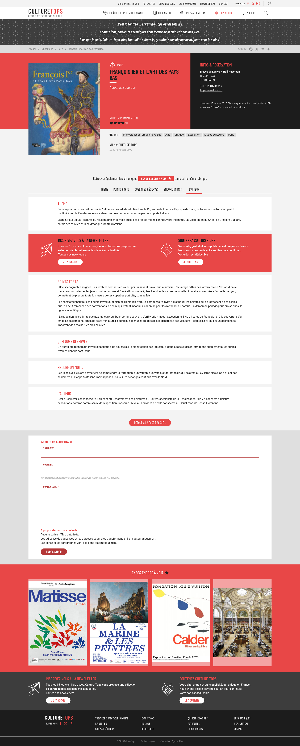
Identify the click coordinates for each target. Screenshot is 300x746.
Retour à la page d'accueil (150, 423)
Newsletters (207, 3)
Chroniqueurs (167, 3)
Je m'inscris (70, 262)
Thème (104, 189)
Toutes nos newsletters (72, 254)
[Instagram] (71, 723)
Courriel (48, 464)
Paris (60, 49)
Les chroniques (187, 3)
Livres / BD (164, 13)
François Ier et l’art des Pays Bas (85, 49)
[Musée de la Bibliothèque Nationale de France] (242, 623)
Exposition (194, 134)
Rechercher (266, 13)
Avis (167, 134)
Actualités (149, 3)
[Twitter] (66, 723)
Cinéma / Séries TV (195, 13)
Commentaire (50, 486)
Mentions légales (148, 741)
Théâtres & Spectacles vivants (126, 13)
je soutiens (191, 262)
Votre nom (48, 447)
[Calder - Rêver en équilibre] (181, 623)
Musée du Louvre (214, 134)
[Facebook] (61, 723)
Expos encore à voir (153, 179)
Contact (223, 3)
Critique (179, 134)
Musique (251, 13)
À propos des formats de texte (59, 530)
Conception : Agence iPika (171, 741)
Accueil (32, 49)
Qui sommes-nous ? (128, 3)
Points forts (121, 189)
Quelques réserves (147, 189)
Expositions (226, 13)
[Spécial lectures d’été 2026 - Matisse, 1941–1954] (57, 623)
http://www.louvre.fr (211, 90)
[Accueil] (45, 13)
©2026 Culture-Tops (126, 741)
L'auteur (194, 189)
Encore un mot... (174, 189)
